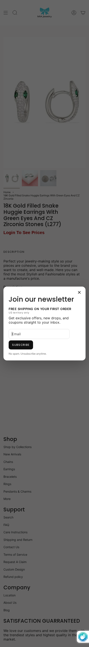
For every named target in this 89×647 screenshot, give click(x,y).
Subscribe (21, 345)
